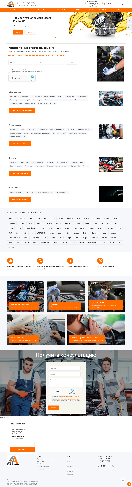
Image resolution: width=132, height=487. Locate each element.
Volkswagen (92, 242)
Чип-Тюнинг (42, 10)
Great (19, 228)
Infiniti (110, 228)
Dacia (30, 223)
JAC (10, 233)
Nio (44, 238)
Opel (69, 238)
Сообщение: (53, 380)
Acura (11, 219)
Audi (31, 219)
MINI (26, 238)
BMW (61, 219)
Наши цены (25, 10)
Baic (45, 219)
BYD (78, 219)
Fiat (102, 223)
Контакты (118, 10)
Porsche (95, 238)
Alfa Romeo (21, 219)
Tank (73, 242)
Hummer (91, 228)
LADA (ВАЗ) (41, 233)
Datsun (58, 223)
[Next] (122, 35)
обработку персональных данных (29, 67)
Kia (32, 233)
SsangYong (45, 242)
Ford (109, 223)
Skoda (26, 242)
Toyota (81, 242)
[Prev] (117, 35)
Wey (119, 242)
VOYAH (111, 242)
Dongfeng (77, 223)
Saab (10, 242)
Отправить (53, 407)
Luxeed (95, 233)
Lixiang (85, 233)
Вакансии (70, 466)
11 (73, 37)
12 (75, 37)
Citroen (21, 223)
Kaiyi (25, 233)
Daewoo (39, 223)
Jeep (17, 233)
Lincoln (76, 233)
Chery (106, 219)
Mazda (113, 233)
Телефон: (53, 374)
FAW (95, 223)
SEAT (18, 242)
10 (71, 37)
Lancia (51, 233)
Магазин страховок (18, 338)
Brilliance (70, 219)
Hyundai (101, 228)
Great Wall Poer (30, 228)
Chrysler (12, 223)
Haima (42, 228)
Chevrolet (116, 219)
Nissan (52, 238)
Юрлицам (102, 10)
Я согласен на (25, 67)
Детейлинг (55, 304)
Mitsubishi (35, 238)
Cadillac (87, 219)
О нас (91, 10)
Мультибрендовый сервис (20, 304)
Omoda (61, 238)
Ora (77, 238)
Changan (97, 219)
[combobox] (20, 62)
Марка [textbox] (12, 62)
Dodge (67, 223)
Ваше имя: (53, 368)
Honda (59, 228)
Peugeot (85, 238)
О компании (70, 464)
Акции (78, 10)
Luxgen (104, 233)
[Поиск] (123, 4)
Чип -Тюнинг (41, 461)
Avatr (38, 219)
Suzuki (64, 242)
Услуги (12, 10)
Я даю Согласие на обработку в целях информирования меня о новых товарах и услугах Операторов (27, 71)
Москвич (12, 247)
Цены (69, 456)
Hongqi (67, 228)
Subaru (55, 242)
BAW (53, 219)
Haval (50, 228)
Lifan (68, 233)
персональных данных (35, 70)
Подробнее (30, 32)
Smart (35, 242)
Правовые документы (73, 469)
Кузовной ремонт (97, 303)
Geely (11, 228)
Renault (113, 238)
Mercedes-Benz (14, 238)
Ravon (104, 238)
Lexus (60, 233)
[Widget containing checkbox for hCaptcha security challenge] (22, 78)
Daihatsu (49, 223)
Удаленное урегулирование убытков (84, 338)
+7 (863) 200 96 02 (110, 3)
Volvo (103, 242)
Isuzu (119, 228)
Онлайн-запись (61, 10)
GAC (116, 223)
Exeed (87, 223)
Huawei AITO (79, 228)
